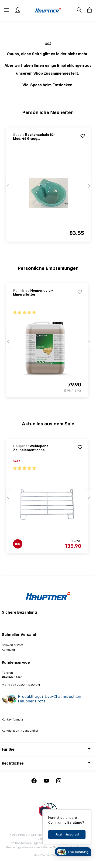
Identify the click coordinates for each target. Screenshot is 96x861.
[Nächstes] (88, 185)
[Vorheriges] (8, 185)
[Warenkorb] (88, 10)
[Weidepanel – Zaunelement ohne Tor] (47, 504)
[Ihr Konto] (17, 10)
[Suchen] (79, 10)
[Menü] (7, 10)
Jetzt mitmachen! (67, 834)
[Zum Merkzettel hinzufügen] (82, 135)
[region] (48, 182)
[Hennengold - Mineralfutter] (47, 349)
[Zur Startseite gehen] (48, 10)
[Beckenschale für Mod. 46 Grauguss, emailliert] (48, 193)
